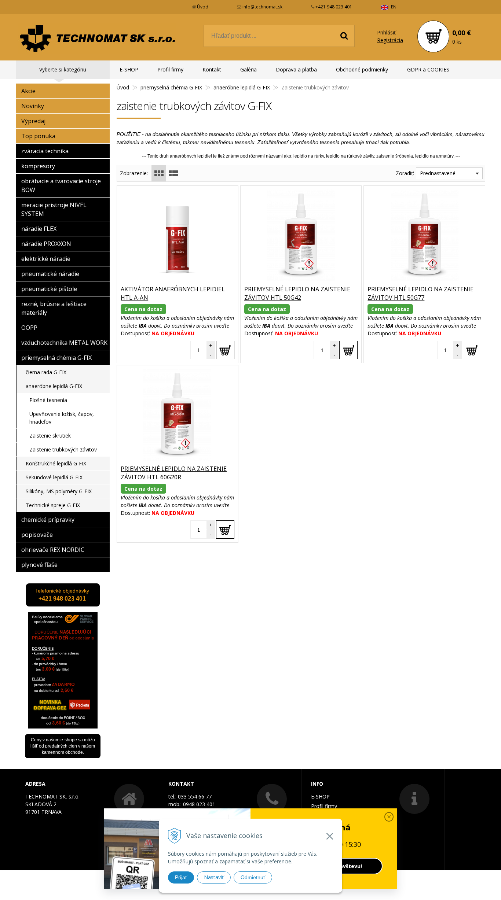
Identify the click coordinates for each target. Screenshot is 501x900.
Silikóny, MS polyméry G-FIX (59, 491)
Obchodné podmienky (362, 69)
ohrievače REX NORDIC (52, 550)
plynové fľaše (39, 565)
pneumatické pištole (49, 289)
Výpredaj (33, 121)
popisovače (37, 535)
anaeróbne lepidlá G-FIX (241, 87)
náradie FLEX (38, 229)
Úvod (202, 7)
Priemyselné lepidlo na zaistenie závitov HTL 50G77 (420, 293)
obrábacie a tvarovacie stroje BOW (61, 185)
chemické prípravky (47, 520)
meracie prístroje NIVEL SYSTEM (54, 209)
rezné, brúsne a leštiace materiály (54, 308)
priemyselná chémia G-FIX (171, 87)
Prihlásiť (386, 32)
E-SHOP (129, 69)
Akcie (28, 91)
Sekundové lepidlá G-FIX (54, 477)
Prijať (181, 877)
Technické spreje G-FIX (53, 505)
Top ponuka (38, 136)
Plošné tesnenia (48, 399)
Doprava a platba (296, 69)
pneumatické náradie (50, 274)
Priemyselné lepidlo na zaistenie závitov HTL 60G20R (174, 473)
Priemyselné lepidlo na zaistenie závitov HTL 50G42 (297, 293)
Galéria (248, 69)
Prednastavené (438, 173)
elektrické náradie (45, 259)
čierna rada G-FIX (46, 372)
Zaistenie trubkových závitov (63, 449)
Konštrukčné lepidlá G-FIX (56, 463)
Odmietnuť (253, 877)
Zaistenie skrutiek (50, 435)
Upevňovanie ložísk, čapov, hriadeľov (61, 417)
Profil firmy (170, 69)
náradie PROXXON (46, 244)
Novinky (32, 106)
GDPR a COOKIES (428, 69)
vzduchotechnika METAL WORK (64, 343)
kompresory (38, 166)
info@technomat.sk (262, 7)
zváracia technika (45, 151)
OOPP (29, 328)
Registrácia (390, 40)
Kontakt (211, 69)
